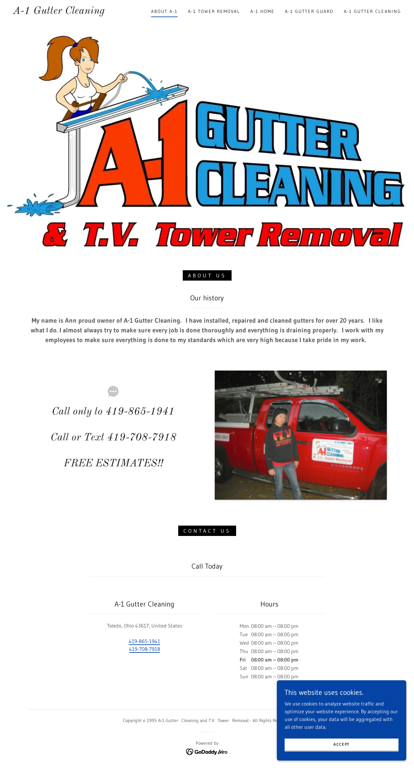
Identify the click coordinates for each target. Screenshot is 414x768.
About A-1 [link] (164, 11)
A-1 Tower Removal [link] (214, 11)
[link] (58, 12)
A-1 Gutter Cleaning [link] (372, 11)
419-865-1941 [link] (144, 641)
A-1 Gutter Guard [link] (309, 11)
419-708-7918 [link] (144, 649)
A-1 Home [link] (262, 11)
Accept (341, 744)
